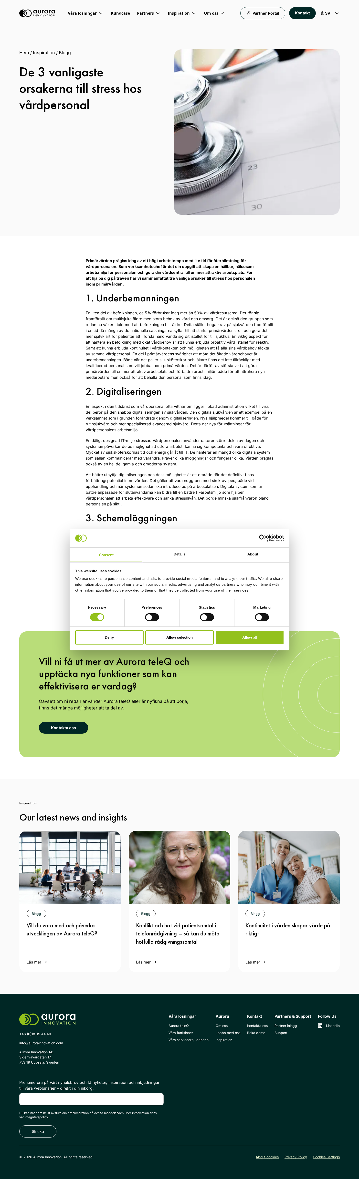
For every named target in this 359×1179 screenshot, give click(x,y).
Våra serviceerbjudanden (189, 1040)
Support (281, 1033)
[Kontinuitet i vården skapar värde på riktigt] (289, 867)
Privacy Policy (296, 1157)
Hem (24, 52)
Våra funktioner (181, 1033)
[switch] (152, 617)
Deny (109, 637)
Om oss (222, 1026)
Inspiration (44, 52)
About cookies (267, 1157)
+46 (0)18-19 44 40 (35, 1034)
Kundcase (120, 13)
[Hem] (37, 13)
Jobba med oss (228, 1033)
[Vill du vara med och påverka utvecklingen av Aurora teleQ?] (70, 867)
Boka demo (256, 1033)
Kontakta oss (63, 727)
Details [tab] (180, 554)
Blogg (65, 52)
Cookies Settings (326, 1157)
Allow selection (179, 637)
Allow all (249, 637)
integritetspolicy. (37, 1117)
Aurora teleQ (179, 1026)
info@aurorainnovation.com (41, 1043)
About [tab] (252, 554)
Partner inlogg (286, 1026)
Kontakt (302, 12)
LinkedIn (333, 1026)
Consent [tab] (106, 555)
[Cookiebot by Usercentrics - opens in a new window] (262, 538)
